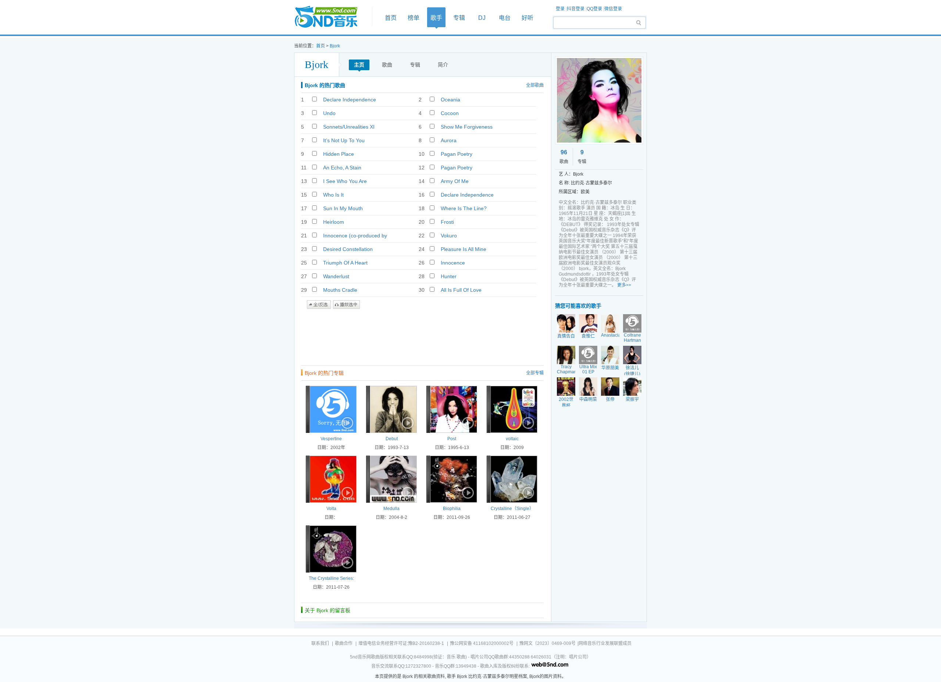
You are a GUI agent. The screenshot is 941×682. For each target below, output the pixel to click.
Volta (331, 508)
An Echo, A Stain (342, 167)
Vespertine (331, 438)
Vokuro (449, 235)
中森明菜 (588, 399)
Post (451, 438)
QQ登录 (594, 8)
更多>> (624, 285)
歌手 (436, 18)
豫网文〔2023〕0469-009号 (547, 643)
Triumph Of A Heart (345, 263)
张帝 (610, 399)
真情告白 (566, 336)
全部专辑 (535, 373)
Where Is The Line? (464, 208)
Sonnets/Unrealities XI (349, 127)
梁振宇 (632, 399)
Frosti (447, 222)
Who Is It (333, 195)
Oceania (450, 100)
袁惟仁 (588, 336)
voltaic (512, 438)
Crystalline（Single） (512, 508)
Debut (392, 438)
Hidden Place (338, 154)
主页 (359, 65)
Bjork (335, 46)
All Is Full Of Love (461, 290)
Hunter (449, 276)
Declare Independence (349, 100)
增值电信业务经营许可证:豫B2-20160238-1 (401, 643)
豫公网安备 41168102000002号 (482, 643)
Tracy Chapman (567, 369)
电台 (505, 18)
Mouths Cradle (340, 290)
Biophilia (452, 508)
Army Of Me (455, 181)
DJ (482, 18)
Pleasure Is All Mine (463, 249)
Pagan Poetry (456, 154)
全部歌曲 (535, 85)
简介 (443, 65)
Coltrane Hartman (632, 338)
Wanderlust (336, 276)
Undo (329, 113)
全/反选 (319, 304)
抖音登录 (575, 8)
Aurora (449, 140)
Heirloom (333, 222)
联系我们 (320, 643)
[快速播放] (346, 423)
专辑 (459, 18)
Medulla (391, 508)
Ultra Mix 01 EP (588, 369)
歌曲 (387, 65)
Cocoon (450, 113)
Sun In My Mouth (343, 208)
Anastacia (611, 335)
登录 (560, 8)
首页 (331, 17)
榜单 (413, 18)
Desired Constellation (348, 249)
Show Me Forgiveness (467, 127)
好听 (527, 18)
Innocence (453, 263)
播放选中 (346, 304)
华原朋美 (610, 367)
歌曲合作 (344, 643)
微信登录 (613, 8)
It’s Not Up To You (344, 140)
